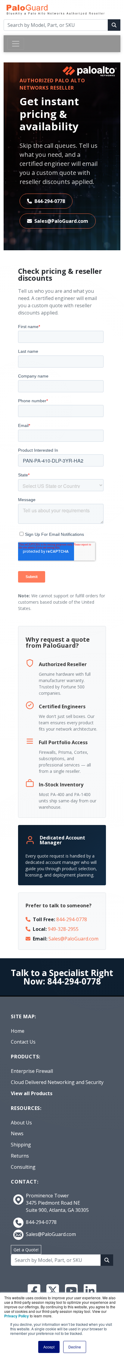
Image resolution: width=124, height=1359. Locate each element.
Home (17, 1031)
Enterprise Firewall (32, 1071)
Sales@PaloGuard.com (61, 221)
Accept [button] (48, 1346)
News (17, 1133)
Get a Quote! (26, 1250)
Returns (20, 1155)
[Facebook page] (34, 1290)
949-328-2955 (63, 929)
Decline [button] (74, 1346)
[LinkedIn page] (90, 1290)
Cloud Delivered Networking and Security (57, 1082)
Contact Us (23, 1041)
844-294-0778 (49, 201)
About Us (21, 1122)
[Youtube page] (71, 1290)
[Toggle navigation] (15, 44)
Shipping (21, 1144)
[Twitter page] (52, 1290)
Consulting (23, 1167)
